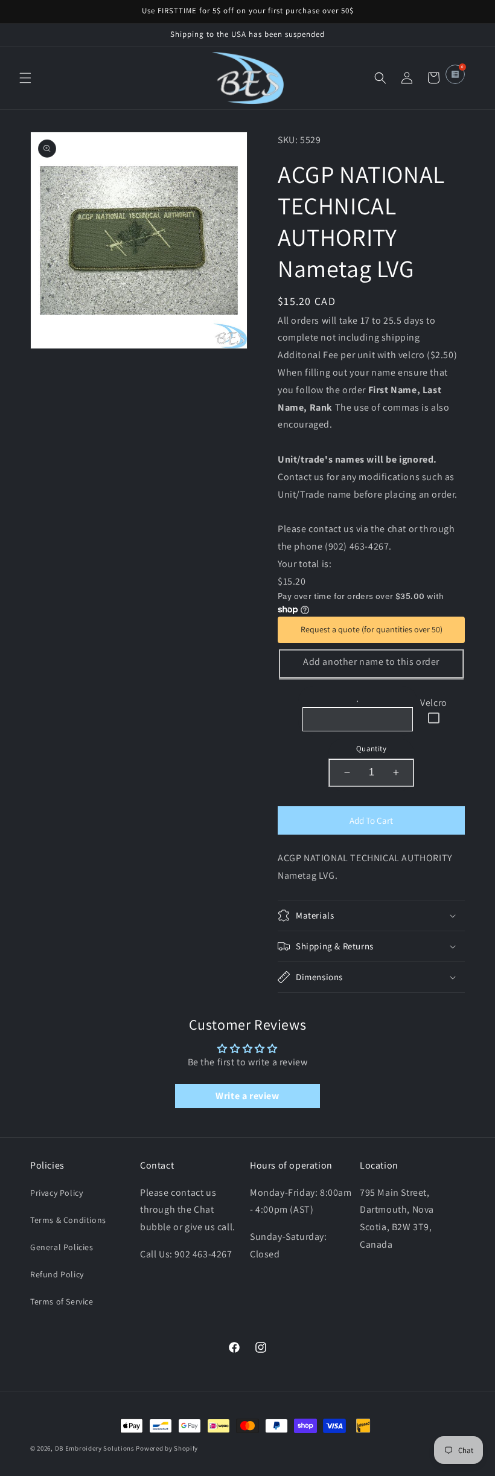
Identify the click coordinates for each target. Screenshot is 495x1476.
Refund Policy (57, 1274)
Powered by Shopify (167, 1448)
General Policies (62, 1247)
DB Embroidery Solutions (95, 1448)
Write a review (247, 1095)
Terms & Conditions (68, 1219)
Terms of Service (62, 1301)
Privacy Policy (56, 1192)
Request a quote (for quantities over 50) (371, 629)
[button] (25, 78)
